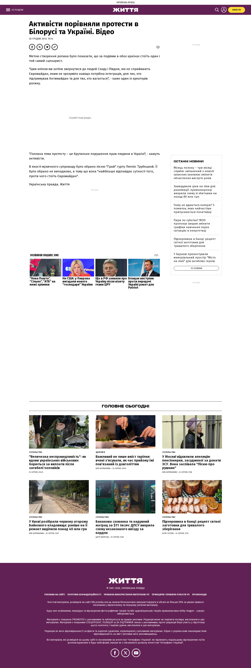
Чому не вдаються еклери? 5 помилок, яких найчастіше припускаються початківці (194, 208)
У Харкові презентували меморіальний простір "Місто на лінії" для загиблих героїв (195, 257)
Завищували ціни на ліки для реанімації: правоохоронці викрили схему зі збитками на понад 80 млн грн (195, 191)
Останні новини (189, 161)
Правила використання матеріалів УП (126, 594)
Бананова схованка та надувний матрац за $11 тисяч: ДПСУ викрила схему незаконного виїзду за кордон (125, 527)
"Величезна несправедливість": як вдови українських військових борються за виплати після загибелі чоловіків (57, 462)
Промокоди (199, 594)
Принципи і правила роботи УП (171, 594)
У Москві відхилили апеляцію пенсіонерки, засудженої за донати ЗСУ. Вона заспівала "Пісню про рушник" (191, 462)
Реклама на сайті (54, 594)
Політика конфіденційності (84, 594)
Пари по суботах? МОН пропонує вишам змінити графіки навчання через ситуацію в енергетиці (192, 225)
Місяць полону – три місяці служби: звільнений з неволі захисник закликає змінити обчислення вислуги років (194, 173)
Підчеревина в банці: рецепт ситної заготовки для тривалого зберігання (195, 242)
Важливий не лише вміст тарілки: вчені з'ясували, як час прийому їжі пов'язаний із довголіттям (125, 460)
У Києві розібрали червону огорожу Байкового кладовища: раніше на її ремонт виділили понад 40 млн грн (58, 525)
